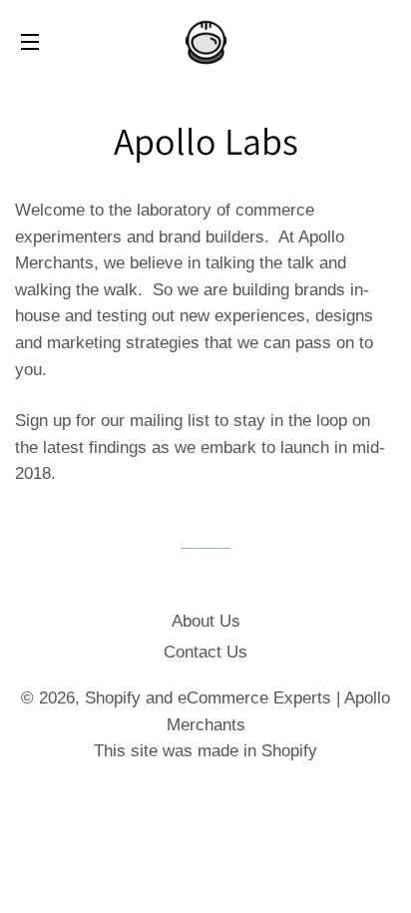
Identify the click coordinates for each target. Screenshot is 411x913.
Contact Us (205, 652)
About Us (206, 621)
